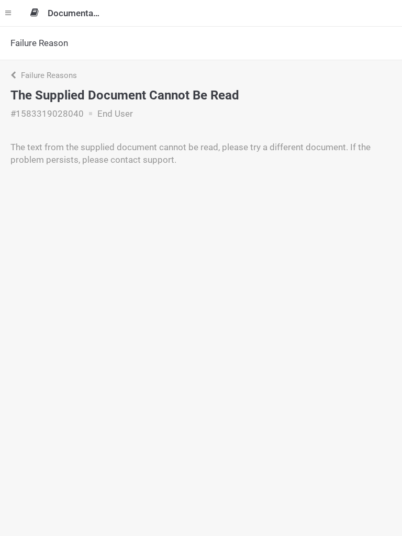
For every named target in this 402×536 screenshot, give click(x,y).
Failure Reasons (48, 75)
